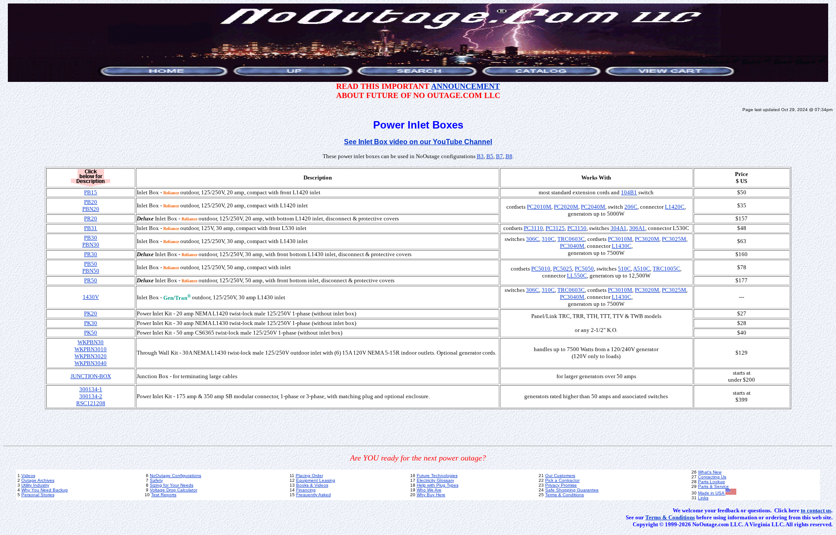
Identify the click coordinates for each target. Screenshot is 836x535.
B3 (480, 156)
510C (624, 268)
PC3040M (572, 246)
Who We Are (429, 490)
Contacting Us (712, 476)
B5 (489, 156)
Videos (28, 475)
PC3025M (674, 239)
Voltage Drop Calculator (173, 490)
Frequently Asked (313, 494)
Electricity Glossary (435, 480)
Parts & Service (713, 486)
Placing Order (309, 475)
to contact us (816, 510)
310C (548, 239)
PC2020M (566, 206)
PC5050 (584, 268)
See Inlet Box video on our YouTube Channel (418, 142)
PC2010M (539, 206)
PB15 (90, 192)
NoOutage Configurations (175, 475)
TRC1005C (666, 268)
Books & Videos (312, 485)
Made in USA (711, 493)
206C (630, 206)
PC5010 (540, 268)
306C (532, 239)
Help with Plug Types (437, 485)
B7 (499, 156)
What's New (709, 472)
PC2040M (593, 206)
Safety (156, 480)
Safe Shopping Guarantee (572, 490)
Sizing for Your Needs (171, 485)
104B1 (629, 192)
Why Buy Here (431, 494)
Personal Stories (37, 494)
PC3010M (620, 239)
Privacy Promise (561, 485)
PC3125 (555, 228)
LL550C (577, 275)
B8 (509, 156)
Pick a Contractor (562, 480)
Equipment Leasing (315, 480)
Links (703, 497)
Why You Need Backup (44, 490)
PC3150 (577, 228)
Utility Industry (35, 485)
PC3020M (647, 239)
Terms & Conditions (564, 494)
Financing (306, 490)
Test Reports (163, 494)
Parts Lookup (711, 481)
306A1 (637, 228)
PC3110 (533, 228)
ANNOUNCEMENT (465, 86)
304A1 (618, 228)
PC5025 (562, 268)
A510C (641, 268)
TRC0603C (571, 239)
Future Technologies (437, 475)
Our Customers (560, 475)
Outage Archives (37, 480)
